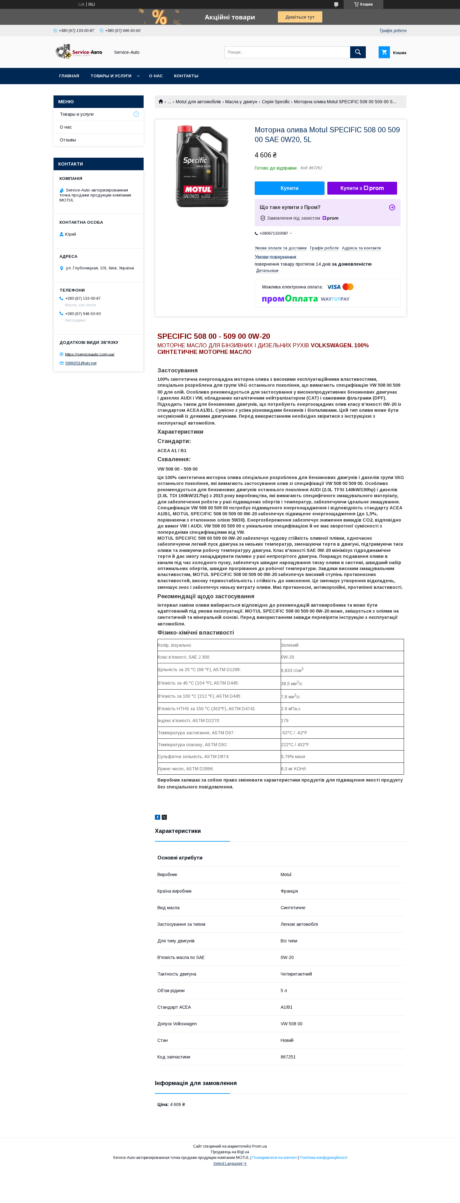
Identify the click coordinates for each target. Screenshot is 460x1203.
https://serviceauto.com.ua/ (90, 354)
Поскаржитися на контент (274, 1157)
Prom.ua (259, 1146)
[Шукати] (358, 52)
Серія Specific (276, 101)
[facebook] (157, 818)
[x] (164, 818)
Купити (290, 188)
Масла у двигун (241, 101)
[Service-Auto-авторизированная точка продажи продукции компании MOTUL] (80, 59)
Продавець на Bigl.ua (230, 1152)
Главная (69, 76)
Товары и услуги (110, 76)
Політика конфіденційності (323, 1157)
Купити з (351, 188)
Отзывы (68, 139)
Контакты (186, 76)
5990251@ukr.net (80, 363)
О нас (156, 76)
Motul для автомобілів (198, 101)
